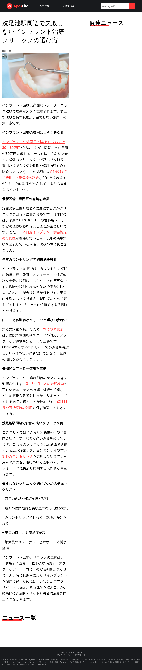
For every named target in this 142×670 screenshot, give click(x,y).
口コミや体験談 (51, 329)
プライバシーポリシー (65, 655)
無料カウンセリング (17, 456)
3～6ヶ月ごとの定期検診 (45, 383)
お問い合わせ (70, 6)
